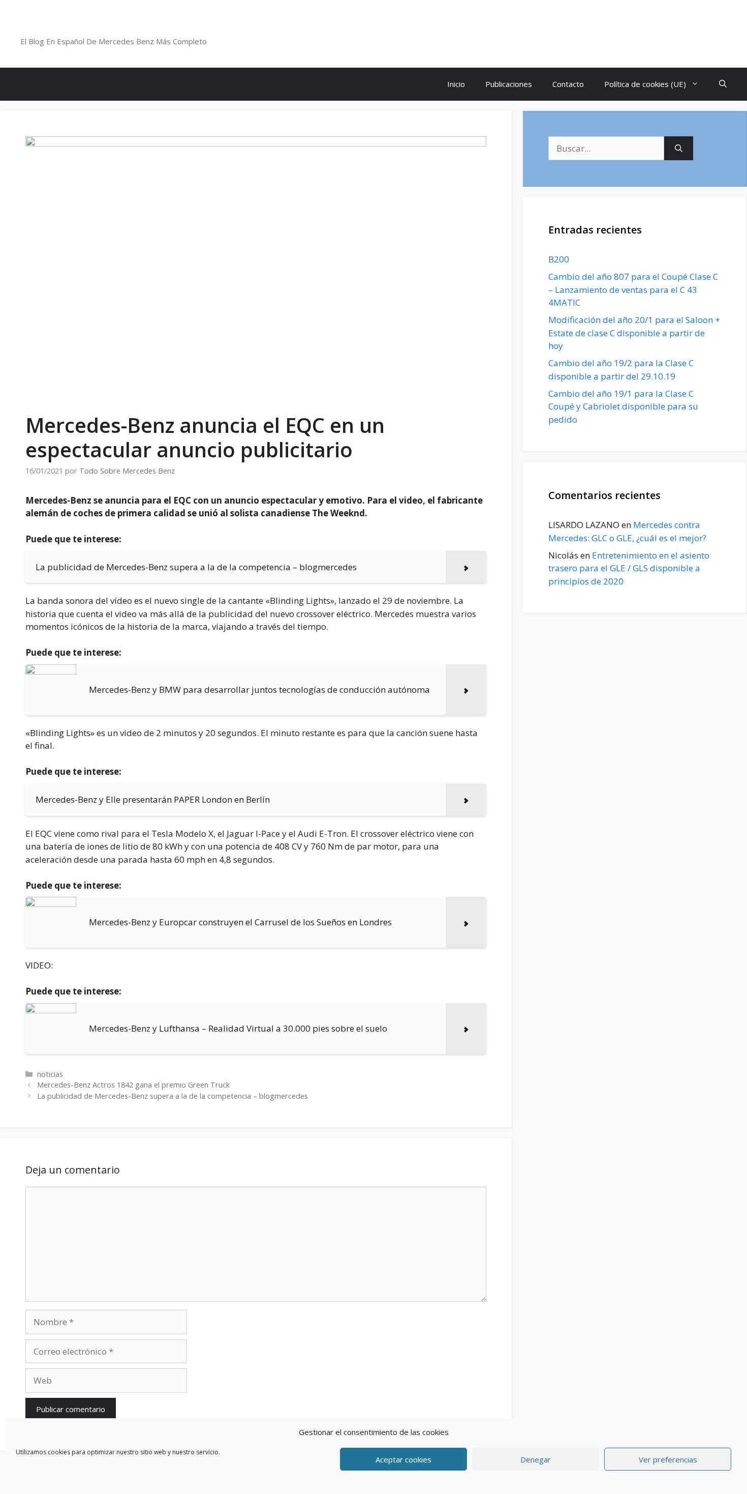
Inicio (456, 84)
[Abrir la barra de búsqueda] (723, 84)
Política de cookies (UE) (645, 84)
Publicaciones (508, 84)
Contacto (568, 84)
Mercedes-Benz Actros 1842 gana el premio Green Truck (133, 1085)
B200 (558, 259)
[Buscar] (678, 148)
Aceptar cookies (403, 1459)
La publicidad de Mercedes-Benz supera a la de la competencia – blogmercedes (172, 1096)
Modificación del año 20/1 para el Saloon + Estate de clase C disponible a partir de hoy (634, 332)
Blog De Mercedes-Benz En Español (130, 28)
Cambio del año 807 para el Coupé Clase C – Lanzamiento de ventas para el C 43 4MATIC (633, 289)
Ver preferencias (668, 1459)
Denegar (535, 1459)
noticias (50, 1074)
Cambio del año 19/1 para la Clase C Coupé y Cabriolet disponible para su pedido (623, 406)
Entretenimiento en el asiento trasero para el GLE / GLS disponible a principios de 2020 (628, 568)
